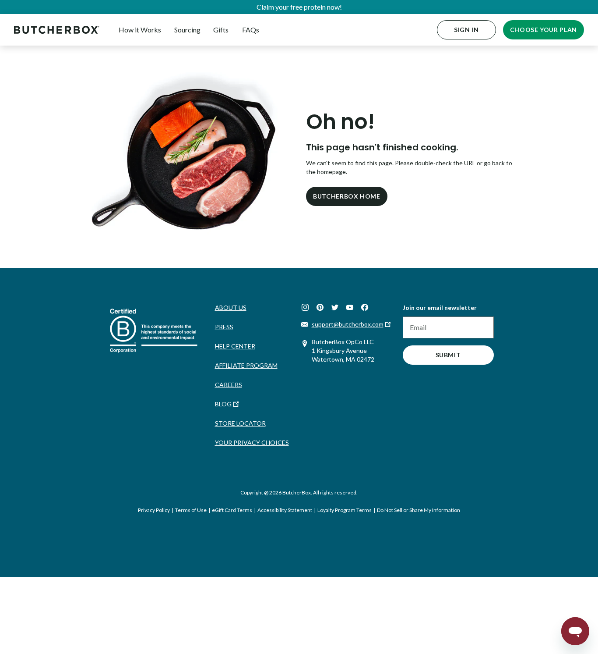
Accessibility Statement (284, 510)
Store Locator (240, 423)
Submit (448, 355)
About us (230, 307)
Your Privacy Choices (252, 442)
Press (224, 327)
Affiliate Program (246, 365)
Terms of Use (191, 510)
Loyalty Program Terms (344, 510)
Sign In (466, 29)
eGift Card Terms (232, 510)
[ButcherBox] (56, 29)
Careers (228, 384)
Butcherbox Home (346, 196)
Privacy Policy (154, 510)
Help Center (235, 346)
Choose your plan (543, 29)
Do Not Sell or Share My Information (418, 510)
